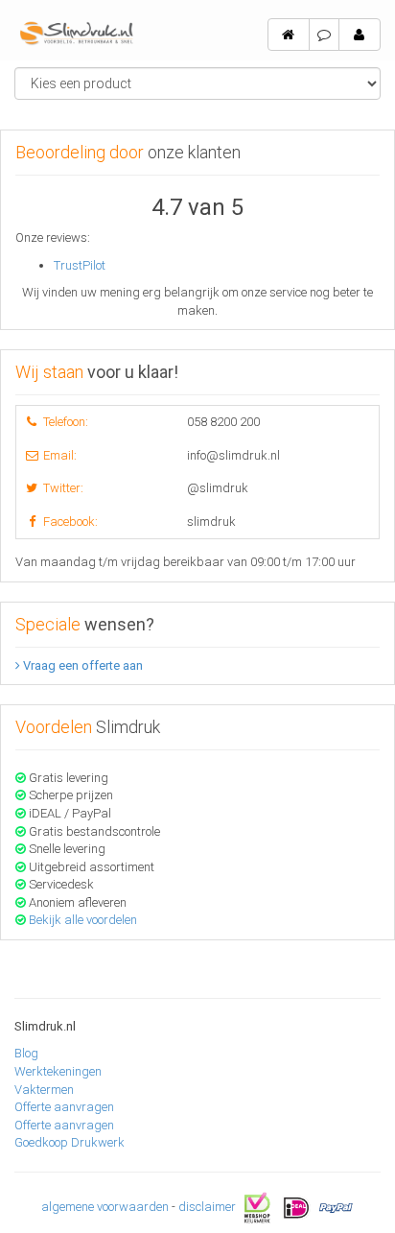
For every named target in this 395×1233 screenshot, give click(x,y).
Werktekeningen (58, 1071)
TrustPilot (79, 265)
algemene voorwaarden (105, 1206)
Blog (26, 1053)
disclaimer (207, 1206)
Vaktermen (44, 1089)
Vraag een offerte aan (81, 665)
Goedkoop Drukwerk (69, 1142)
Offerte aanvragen (64, 1107)
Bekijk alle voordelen (83, 920)
